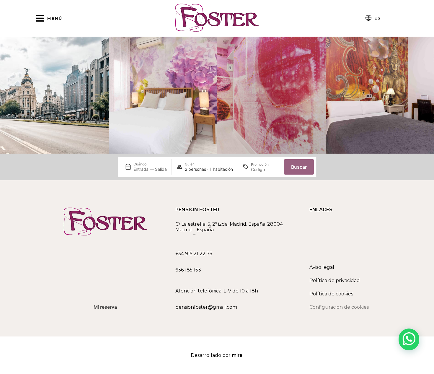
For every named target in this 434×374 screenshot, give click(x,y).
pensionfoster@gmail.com (206, 307)
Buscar (299, 167)
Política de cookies (331, 294)
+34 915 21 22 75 (193, 253)
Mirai (238, 355)
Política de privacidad (334, 280)
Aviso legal (321, 267)
